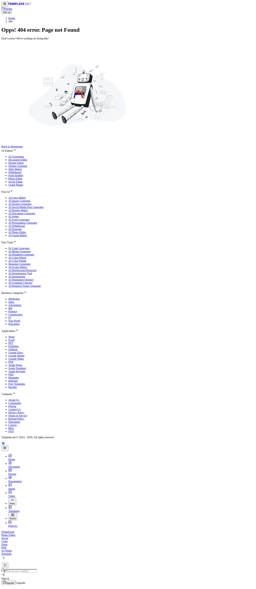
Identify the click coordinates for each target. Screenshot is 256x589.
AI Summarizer (16, 276)
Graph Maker (15, 184)
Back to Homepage (12, 146)
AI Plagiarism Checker (20, 279)
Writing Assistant (17, 166)
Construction (15, 314)
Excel (11, 340)
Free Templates (16, 383)
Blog (11, 428)
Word (11, 336)
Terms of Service (17, 415)
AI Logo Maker (17, 197)
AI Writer (13, 216)
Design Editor (16, 162)
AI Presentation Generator (22, 222)
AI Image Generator (19, 200)
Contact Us (14, 409)
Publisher (13, 346)
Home (11, 18)
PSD (11, 374)
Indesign (13, 380)
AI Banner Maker (18, 210)
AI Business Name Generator (24, 285)
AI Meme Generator (19, 251)
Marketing (14, 298)
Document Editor (17, 159)
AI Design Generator (20, 204)
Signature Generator (19, 264)
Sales (11, 302)
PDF (11, 361)
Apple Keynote (16, 371)
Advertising (14, 305)
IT (9, 317)
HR (10, 308)
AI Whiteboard (16, 226)
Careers (12, 425)
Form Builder (15, 175)
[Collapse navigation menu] (5, 565)
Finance (12, 311)
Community (14, 403)
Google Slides (16, 358)
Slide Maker (15, 169)
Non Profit (14, 320)
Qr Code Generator (19, 248)
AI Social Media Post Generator (26, 207)
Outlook (12, 349)
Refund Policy (16, 418)
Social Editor (15, 181)
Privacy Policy (16, 412)
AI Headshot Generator (21, 254)
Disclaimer (14, 421)
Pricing (12, 406)
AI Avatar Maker (17, 267)
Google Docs (15, 352)
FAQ (11, 431)
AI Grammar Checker (20, 282)
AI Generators (16, 156)
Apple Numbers (17, 368)
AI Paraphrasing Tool (20, 273)
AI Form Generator (19, 219)
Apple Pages (15, 365)
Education (14, 323)
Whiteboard (14, 172)
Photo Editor (15, 178)
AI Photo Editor (17, 232)
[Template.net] (19, 4)
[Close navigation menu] (4, 448)
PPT (10, 343)
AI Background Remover (22, 270)
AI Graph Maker (17, 235)
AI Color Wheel (17, 257)
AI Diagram (15, 229)
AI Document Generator (21, 213)
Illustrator (13, 377)
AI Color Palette (17, 260)
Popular (12, 387)
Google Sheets (16, 355)
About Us (13, 399)
